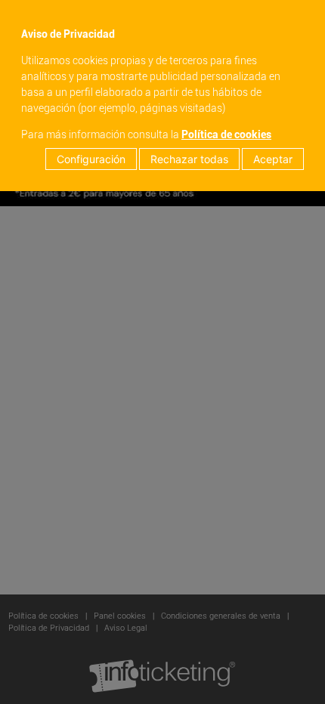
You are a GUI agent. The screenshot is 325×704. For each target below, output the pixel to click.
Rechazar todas (189, 159)
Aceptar (272, 159)
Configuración (91, 159)
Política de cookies (226, 134)
